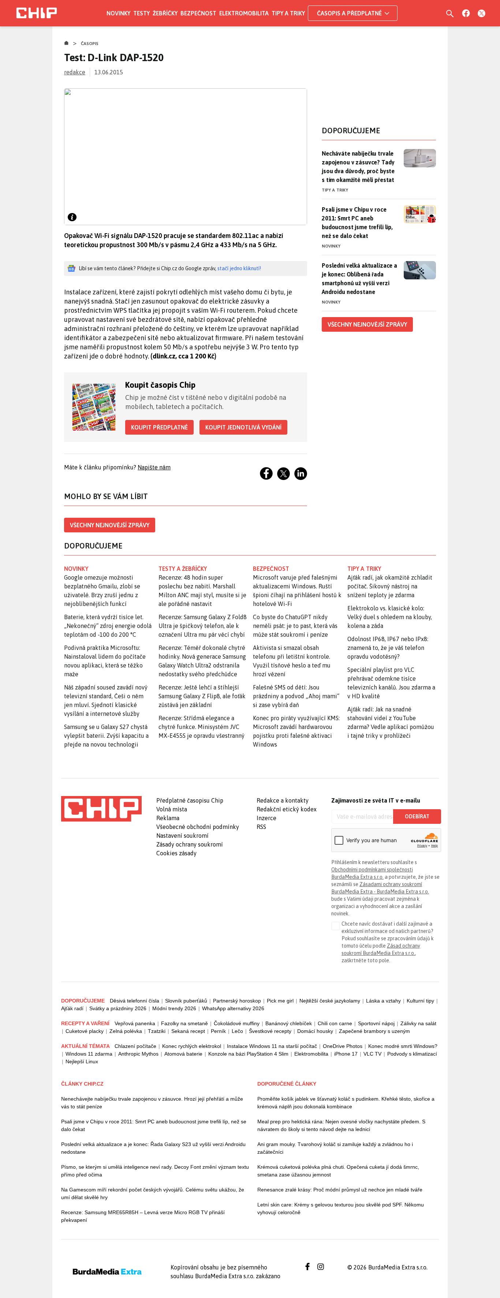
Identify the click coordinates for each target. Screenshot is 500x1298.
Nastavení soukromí (182, 835)
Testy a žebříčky (182, 568)
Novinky (118, 13)
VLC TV (372, 1054)
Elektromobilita (244, 13)
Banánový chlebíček (288, 1023)
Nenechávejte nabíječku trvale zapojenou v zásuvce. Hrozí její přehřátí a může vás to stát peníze (152, 1102)
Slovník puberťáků (186, 1001)
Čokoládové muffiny (237, 1023)
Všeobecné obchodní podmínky (197, 826)
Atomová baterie (183, 1054)
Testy (141, 13)
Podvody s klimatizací (412, 1054)
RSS (261, 826)
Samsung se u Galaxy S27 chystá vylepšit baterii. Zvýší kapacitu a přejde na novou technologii (106, 736)
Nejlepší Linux (82, 1061)
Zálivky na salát (418, 1023)
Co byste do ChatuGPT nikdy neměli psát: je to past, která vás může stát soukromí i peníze (295, 626)
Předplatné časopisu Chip (189, 800)
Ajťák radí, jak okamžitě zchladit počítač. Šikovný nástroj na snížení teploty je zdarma (389, 586)
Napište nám (154, 467)
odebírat (417, 816)
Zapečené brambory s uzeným (374, 1031)
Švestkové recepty (270, 1031)
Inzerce (266, 818)
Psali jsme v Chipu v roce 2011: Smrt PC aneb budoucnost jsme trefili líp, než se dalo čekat (357, 222)
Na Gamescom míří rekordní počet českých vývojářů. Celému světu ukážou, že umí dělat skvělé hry (152, 1193)
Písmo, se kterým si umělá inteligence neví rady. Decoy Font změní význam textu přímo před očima (155, 1171)
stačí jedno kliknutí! (239, 268)
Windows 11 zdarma (89, 1054)
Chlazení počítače (135, 1046)
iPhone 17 (346, 1054)
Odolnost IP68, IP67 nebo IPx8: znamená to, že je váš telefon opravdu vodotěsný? (387, 648)
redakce (74, 72)
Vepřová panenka (135, 1023)
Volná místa (171, 809)
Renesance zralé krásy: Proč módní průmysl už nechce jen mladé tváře (339, 1190)
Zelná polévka (125, 1031)
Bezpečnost (198, 13)
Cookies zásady (176, 853)
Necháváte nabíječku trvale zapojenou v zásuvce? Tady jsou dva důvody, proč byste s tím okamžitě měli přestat (358, 166)
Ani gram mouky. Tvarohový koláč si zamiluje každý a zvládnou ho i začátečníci (335, 1148)
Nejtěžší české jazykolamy (329, 1001)
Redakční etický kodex (287, 809)
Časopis (90, 43)
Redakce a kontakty (283, 800)
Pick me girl (280, 1001)
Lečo (237, 1031)
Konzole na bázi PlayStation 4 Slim (248, 1054)
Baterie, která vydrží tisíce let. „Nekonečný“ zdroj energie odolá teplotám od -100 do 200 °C (108, 626)
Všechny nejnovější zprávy (109, 525)
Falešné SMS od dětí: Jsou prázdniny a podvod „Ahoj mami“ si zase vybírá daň (296, 696)
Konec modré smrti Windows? (402, 1046)
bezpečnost (271, 568)
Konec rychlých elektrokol (191, 1046)
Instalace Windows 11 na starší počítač (272, 1046)
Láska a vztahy (383, 1001)
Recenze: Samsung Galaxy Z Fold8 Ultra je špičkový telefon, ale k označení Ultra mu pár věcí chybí (202, 626)
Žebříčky (165, 13)
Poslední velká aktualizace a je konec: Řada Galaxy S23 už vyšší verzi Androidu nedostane (153, 1148)
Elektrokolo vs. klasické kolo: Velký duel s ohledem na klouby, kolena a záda (389, 617)
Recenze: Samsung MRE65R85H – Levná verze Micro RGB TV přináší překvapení (143, 1216)
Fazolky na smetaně (184, 1023)
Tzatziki (156, 1031)
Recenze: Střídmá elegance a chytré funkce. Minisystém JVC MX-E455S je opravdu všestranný (201, 727)
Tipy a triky (288, 13)
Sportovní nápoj (376, 1023)
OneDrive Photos (342, 1046)
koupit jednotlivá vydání (243, 427)
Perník (218, 1031)
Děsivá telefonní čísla (134, 1001)
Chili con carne (335, 1023)
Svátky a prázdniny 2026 (117, 1008)
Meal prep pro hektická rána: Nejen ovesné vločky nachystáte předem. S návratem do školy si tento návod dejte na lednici (341, 1125)
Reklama (167, 818)
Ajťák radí (72, 1008)
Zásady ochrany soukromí (189, 844)
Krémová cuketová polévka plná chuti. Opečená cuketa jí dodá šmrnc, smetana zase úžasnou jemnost (338, 1171)
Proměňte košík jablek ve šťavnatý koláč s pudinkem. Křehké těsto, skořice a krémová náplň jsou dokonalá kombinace (345, 1102)
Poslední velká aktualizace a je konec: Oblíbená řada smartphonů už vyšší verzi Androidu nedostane (359, 278)
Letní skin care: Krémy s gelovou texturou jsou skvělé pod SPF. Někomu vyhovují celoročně (340, 1208)
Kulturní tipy (420, 1001)
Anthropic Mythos (138, 1054)
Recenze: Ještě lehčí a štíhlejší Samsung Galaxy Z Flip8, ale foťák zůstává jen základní (202, 696)
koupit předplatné (159, 427)
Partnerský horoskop (237, 1001)
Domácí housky (315, 1031)
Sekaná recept (188, 1031)
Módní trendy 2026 (174, 1008)
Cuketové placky (85, 1031)
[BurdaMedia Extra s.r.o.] (101, 809)
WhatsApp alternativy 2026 (233, 1008)
